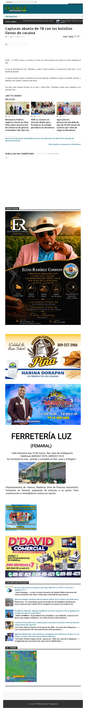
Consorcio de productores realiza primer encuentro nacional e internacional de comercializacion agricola (47, 623)
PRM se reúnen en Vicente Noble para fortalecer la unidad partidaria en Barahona (42, 123)
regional (14, 36)
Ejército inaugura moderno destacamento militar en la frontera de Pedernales (47, 599)
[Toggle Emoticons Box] (6, 157)
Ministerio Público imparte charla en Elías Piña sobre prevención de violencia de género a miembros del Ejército (17, 124)
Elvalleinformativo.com (42, 704)
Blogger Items (54, 704)
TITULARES (10, 21)
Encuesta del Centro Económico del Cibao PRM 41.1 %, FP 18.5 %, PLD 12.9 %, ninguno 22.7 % (44, 588)
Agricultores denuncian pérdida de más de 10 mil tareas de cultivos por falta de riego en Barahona (68, 124)
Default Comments (40, 153)
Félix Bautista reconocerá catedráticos (64, 144)
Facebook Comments (53, 153)
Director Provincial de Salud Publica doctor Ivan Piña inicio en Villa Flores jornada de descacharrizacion (39, 139)
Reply (8, 36)
